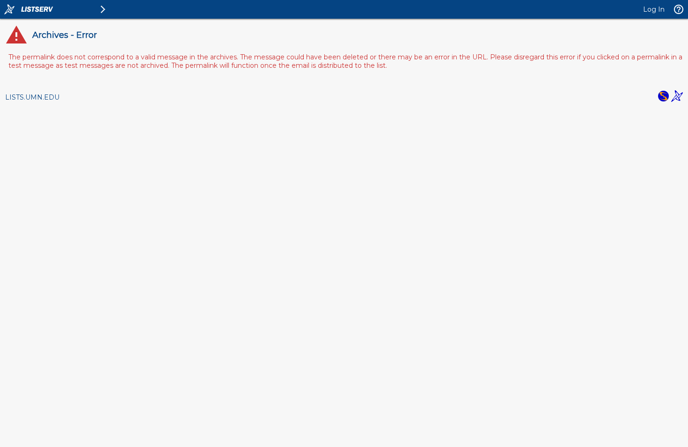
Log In (654, 9)
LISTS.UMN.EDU (32, 97)
